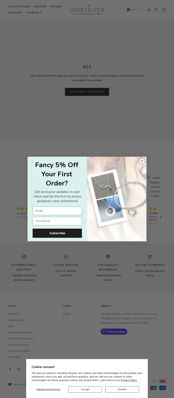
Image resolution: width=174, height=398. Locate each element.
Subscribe (57, 233)
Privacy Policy (129, 380)
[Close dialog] (142, 161)
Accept (85, 389)
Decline (122, 389)
